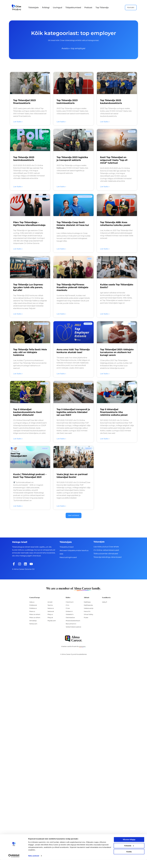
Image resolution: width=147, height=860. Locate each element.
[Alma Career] (73, 638)
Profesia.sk (33, 605)
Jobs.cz (31, 602)
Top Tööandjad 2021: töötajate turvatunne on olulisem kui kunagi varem (117, 352)
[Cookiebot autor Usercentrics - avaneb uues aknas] (14, 855)
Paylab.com (52, 620)
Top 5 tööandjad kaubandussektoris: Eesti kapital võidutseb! (27, 412)
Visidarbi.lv (70, 614)
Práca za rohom (34, 614)
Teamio (50, 605)
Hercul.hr (87, 611)
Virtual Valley (88, 614)
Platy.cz (50, 614)
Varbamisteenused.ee (73, 627)
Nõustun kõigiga (129, 839)
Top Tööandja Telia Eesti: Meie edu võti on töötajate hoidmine (30, 352)
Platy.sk (50, 617)
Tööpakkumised (73, 7)
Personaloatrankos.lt (73, 620)
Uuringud (57, 7)
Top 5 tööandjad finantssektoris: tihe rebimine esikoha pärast (114, 412)
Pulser (86, 617)
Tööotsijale (33, 7)
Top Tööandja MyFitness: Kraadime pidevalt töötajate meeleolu (72, 287)
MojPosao (87, 602)
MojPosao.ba (88, 605)
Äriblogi (46, 7)
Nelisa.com (33, 624)
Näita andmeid (33, 856)
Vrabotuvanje (88, 608)
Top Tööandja (102, 7)
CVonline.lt (69, 602)
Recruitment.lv (71, 624)
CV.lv (67, 605)
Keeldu (129, 852)
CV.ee (68, 608)
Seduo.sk (51, 611)
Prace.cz (32, 611)
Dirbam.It (69, 611)
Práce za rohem (34, 617)
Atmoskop (33, 620)
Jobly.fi (104, 602)
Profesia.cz (33, 608)
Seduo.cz (51, 608)
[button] (73, 515)
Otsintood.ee (70, 617)
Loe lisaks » (18, 122)
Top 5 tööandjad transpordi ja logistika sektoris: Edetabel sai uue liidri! (73, 412)
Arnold (50, 602)
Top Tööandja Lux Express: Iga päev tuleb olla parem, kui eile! (28, 287)
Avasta (65, 48)
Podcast (88, 7)
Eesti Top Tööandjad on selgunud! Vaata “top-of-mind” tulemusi (114, 160)
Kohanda (127, 845)
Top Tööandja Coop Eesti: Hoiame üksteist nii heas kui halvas (73, 225)
